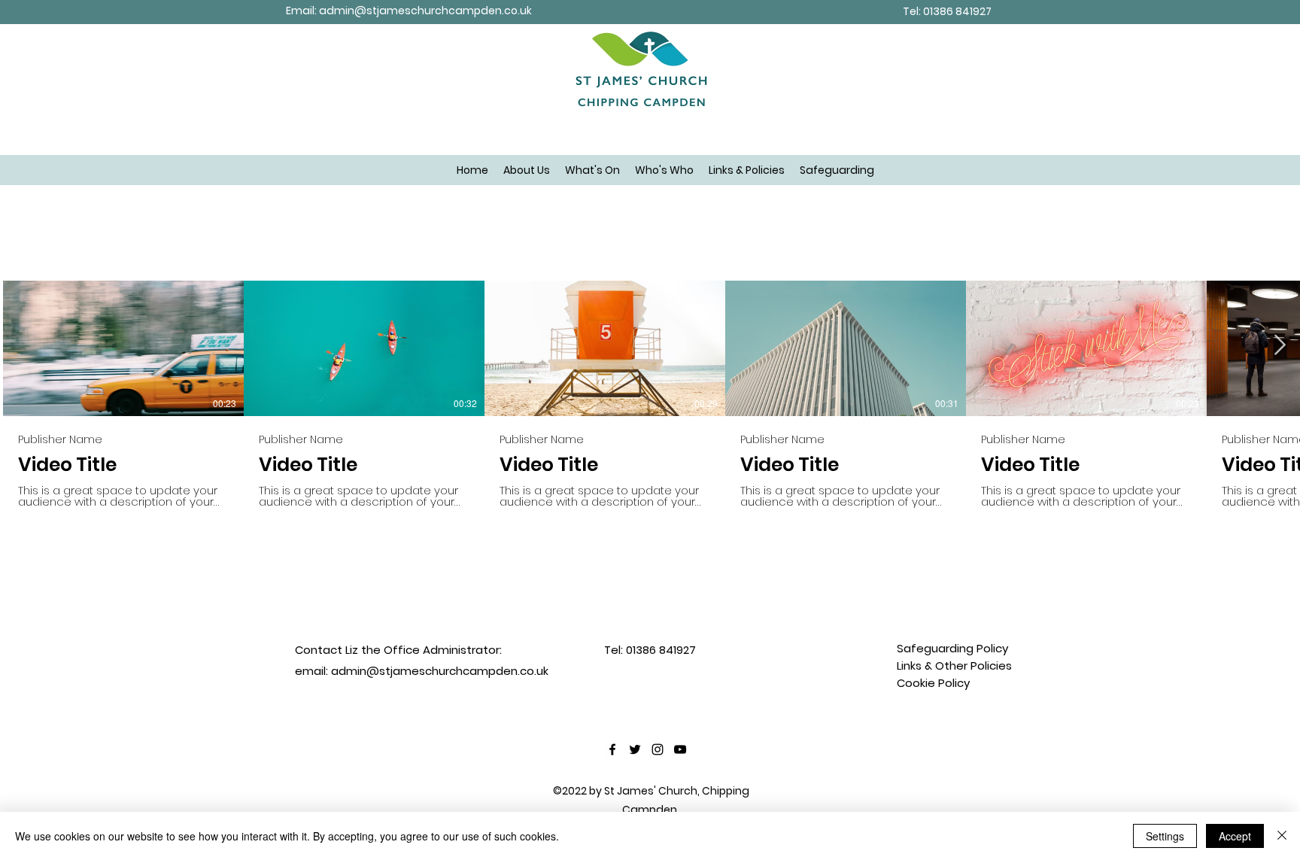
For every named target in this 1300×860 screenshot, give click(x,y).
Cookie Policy (933, 683)
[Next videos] (1279, 345)
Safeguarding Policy (952, 648)
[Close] (1282, 836)
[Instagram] (657, 749)
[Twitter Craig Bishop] (634, 749)
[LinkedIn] (680, 749)
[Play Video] (123, 348)
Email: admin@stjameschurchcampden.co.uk (409, 10)
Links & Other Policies (954, 665)
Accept (1235, 835)
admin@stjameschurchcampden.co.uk (439, 671)
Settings (1165, 835)
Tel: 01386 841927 (947, 11)
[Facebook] (612, 749)
